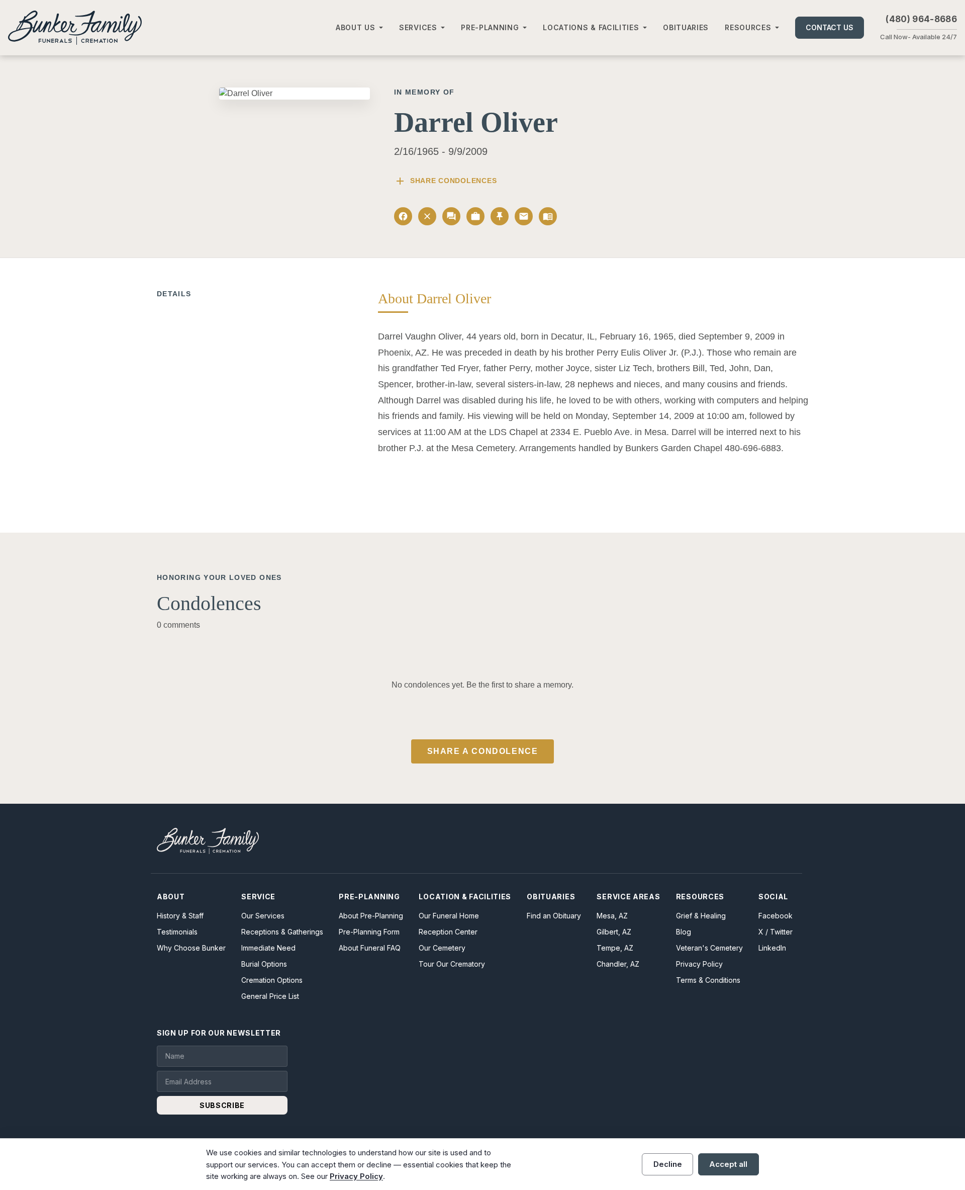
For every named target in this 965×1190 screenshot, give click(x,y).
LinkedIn (772, 948)
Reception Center (448, 931)
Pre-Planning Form (369, 931)
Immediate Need (268, 948)
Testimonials (177, 931)
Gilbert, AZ (614, 931)
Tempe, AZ (615, 948)
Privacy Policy (699, 964)
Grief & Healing (701, 915)
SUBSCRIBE (222, 1105)
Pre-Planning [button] (490, 27)
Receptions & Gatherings (282, 931)
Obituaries (686, 27)
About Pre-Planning (371, 915)
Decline (667, 1164)
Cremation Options (272, 980)
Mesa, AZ (612, 915)
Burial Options (264, 964)
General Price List (270, 996)
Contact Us (829, 27)
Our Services (262, 915)
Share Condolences (445, 181)
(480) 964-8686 (921, 19)
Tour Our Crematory (452, 964)
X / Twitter (775, 931)
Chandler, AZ (618, 964)
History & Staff (180, 915)
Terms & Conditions (708, 980)
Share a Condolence (482, 751)
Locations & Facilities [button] (591, 27)
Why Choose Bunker (191, 948)
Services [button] (418, 27)
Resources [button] (748, 27)
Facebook (775, 915)
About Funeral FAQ (370, 948)
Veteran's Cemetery (709, 948)
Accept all (728, 1164)
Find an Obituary (554, 915)
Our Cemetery (442, 948)
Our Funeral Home (449, 915)
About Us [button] (355, 27)
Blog (683, 931)
